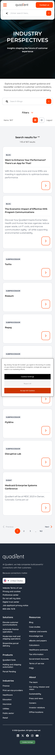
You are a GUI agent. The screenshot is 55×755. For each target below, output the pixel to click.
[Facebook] (27, 736)
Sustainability (35, 694)
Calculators (34, 645)
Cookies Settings (27, 742)
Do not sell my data (11, 598)
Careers (32, 703)
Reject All (27, 383)
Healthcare (8, 695)
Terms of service (36, 663)
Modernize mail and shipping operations (11, 637)
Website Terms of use (12, 588)
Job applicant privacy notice (15, 605)
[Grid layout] (35, 120)
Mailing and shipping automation (12, 665)
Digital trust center (11, 602)
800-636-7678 (9, 609)
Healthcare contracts (38, 650)
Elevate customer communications (10, 623)
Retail (5, 718)
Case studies (34, 627)
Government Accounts (39, 659)
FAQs (31, 668)
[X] (22, 736)
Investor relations (37, 707)
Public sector (8, 713)
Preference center (11, 595)
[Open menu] (5, 5)
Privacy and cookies (12, 591)
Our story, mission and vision (39, 688)
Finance (6, 686)
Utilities (6, 708)
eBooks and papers (38, 640)
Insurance (7, 704)
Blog (31, 622)
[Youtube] (37, 736)
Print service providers (13, 690)
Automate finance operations (11, 630)
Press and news (36, 698)
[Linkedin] (17, 736)
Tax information (36, 654)
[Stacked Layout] (41, 120)
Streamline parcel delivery (11, 644)
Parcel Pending (9, 671)
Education (7, 699)
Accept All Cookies (27, 390)
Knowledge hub (36, 636)
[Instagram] (32, 736)
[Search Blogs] (48, 101)
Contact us (44, 5)
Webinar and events (38, 631)
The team (33, 682)
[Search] (48, 13)
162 (41, 531)
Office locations (36, 712)
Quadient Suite (9, 660)
